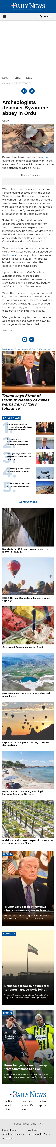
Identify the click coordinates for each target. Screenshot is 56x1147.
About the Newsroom (13, 1134)
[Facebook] (24, 91)
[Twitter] (32, 91)
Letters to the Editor (39, 1134)
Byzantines (7, 330)
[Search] (41, 16)
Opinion (43, 1101)
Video (8, 1109)
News (5, 78)
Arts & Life (27, 1105)
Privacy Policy (9, 1130)
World (8, 1105)
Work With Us (35, 1130)
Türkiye (17, 78)
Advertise (7, 1138)
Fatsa (10, 255)
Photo (25, 1109)
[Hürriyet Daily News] (28, 6)
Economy (27, 1101)
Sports (42, 1105)
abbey (45, 157)
